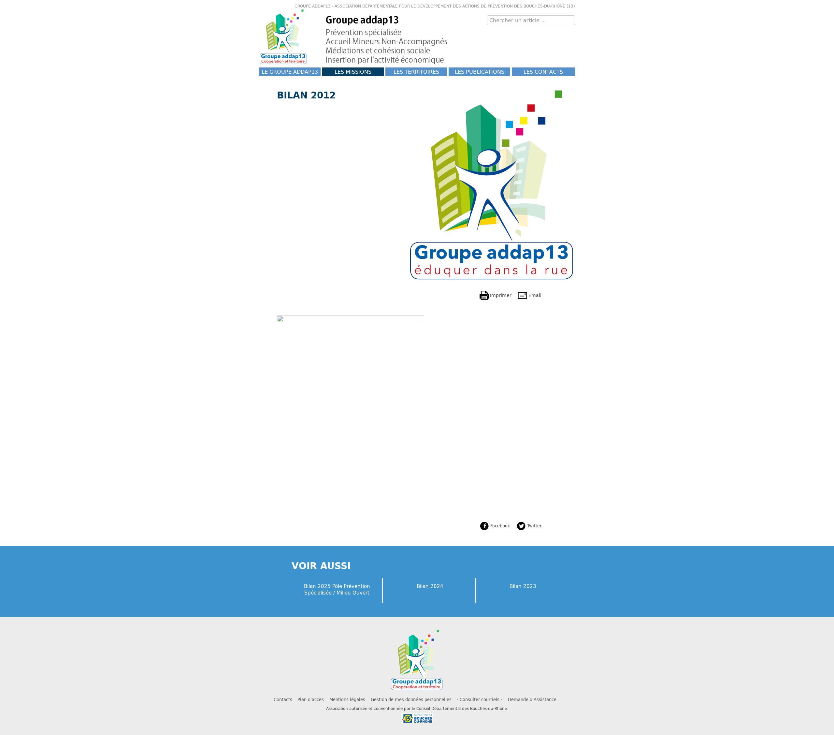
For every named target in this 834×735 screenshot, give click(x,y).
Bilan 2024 (430, 586)
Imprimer (500, 295)
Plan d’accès (310, 699)
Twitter (534, 525)
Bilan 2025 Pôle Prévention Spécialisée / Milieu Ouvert (337, 589)
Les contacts (543, 71)
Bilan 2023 (523, 586)
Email (534, 295)
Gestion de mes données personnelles (411, 699)
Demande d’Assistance (532, 699)
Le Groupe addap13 (290, 71)
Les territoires (416, 71)
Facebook (500, 525)
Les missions (353, 71)
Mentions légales (347, 699)
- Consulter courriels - (479, 699)
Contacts (283, 699)
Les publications (479, 71)
